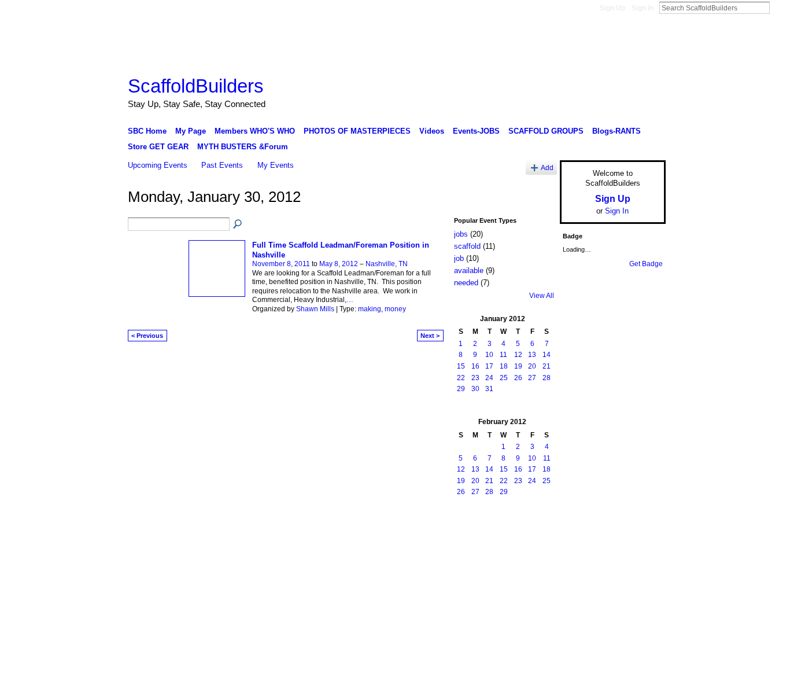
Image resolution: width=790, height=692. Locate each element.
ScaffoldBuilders (196, 86)
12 (518, 355)
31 (489, 389)
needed (466, 282)
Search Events (238, 224)
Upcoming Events (157, 165)
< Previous (147, 335)
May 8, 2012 (338, 264)
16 (475, 366)
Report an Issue (580, 532)
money (395, 309)
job (459, 258)
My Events (275, 165)
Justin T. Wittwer (214, 532)
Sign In (643, 8)
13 (532, 355)
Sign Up (612, 8)
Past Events (222, 165)
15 (461, 366)
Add (547, 167)
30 (475, 389)
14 (546, 355)
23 (475, 378)
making (369, 309)
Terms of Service (640, 532)
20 (532, 366)
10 (489, 355)
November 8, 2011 (281, 264)
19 (518, 366)
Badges (534, 532)
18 (504, 366)
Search (779, 7)
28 (546, 378)
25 (504, 378)
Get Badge (646, 264)
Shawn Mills (315, 309)
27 (532, 378)
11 (503, 355)
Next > (430, 335)
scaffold (467, 246)
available (468, 270)
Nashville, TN (387, 264)
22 (461, 378)
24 (489, 378)
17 (489, 366)
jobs (461, 234)
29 (461, 389)
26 (518, 378)
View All (541, 296)
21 (546, 366)
